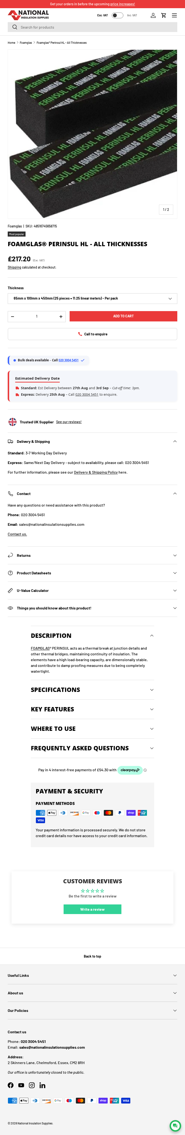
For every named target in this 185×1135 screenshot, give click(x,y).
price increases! (122, 4)
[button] (164, 15)
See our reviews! (69, 422)
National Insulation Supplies (35, 1123)
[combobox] (92, 27)
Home (11, 42)
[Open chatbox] (175, 1126)
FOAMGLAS (40, 648)
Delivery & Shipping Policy (96, 472)
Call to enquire (95, 334)
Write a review (92, 909)
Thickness (16, 288)
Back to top (92, 956)
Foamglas (26, 42)
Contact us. (17, 534)
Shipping (14, 267)
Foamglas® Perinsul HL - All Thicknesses (62, 42)
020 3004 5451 (69, 360)
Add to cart (123, 316)
